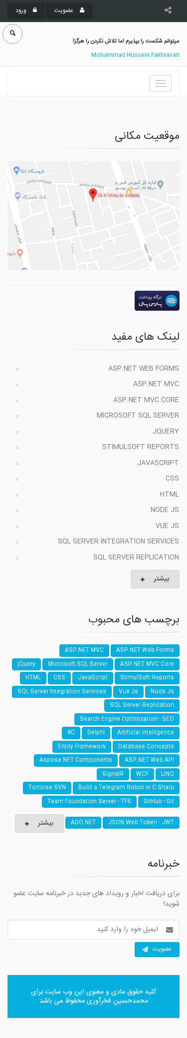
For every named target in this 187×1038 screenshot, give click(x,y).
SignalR (113, 774)
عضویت (64, 10)
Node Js (165, 510)
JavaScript (158, 463)
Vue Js (167, 525)
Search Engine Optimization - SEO (127, 719)
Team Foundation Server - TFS (89, 801)
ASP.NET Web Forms (143, 368)
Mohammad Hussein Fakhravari (135, 55)
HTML (169, 494)
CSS (172, 478)
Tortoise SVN (47, 787)
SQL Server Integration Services (118, 541)
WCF (142, 774)
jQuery (166, 431)
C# (71, 732)
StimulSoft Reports (140, 447)
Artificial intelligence (145, 732)
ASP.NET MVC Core (146, 400)
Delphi (96, 732)
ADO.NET (83, 822)
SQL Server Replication (136, 557)
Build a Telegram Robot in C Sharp (126, 787)
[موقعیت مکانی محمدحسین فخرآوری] (93, 215)
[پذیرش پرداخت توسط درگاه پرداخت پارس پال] (93, 301)
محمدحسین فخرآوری (117, 1001)
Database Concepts (146, 746)
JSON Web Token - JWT (141, 822)
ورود (21, 10)
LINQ (167, 774)
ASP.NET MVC (156, 384)
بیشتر (161, 579)
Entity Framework (82, 746)
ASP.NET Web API (149, 760)
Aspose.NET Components (75, 760)
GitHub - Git (159, 801)
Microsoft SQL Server (138, 415)
